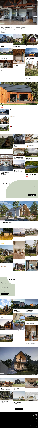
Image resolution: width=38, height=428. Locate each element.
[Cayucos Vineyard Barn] (31, 39)
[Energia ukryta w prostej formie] (6, 234)
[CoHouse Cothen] (19, 39)
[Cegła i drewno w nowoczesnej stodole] (31, 138)
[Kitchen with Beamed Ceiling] (6, 162)
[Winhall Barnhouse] (31, 152)
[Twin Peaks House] (6, 395)
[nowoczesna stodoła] (5, 1)
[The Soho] (6, 382)
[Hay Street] (19, 267)
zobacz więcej (19, 409)
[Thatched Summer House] (19, 250)
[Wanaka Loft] (19, 304)
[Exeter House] (19, 164)
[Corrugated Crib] (19, 321)
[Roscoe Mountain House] (19, 152)
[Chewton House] (31, 232)
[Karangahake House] (31, 52)
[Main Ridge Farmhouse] (19, 232)
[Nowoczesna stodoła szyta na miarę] (6, 38)
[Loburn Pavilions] (31, 317)
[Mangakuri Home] (31, 304)
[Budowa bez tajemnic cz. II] (6, 307)
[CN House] (31, 383)
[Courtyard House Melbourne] (31, 248)
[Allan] (31, 396)
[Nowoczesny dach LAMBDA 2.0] (31, 167)
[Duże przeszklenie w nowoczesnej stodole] (6, 254)
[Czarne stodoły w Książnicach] (6, 51)
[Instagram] (33, 426)
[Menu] (36, 1)
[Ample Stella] (6, 64)
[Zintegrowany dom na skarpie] (6, 338)
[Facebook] (30, 426)
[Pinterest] (36, 426)
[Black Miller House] (6, 324)
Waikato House (4, 26)
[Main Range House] (31, 333)
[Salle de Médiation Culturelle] (19, 396)
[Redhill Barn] (19, 56)
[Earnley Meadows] (19, 382)
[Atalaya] (19, 139)
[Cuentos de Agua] (6, 141)
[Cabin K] (31, 68)
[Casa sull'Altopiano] (31, 265)
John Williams (4, 32)
